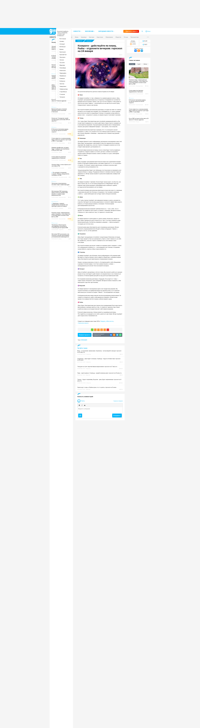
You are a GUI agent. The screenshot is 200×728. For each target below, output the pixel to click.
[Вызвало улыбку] (95, 330)
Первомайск (63, 73)
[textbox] (100, 410)
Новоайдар (63, 67)
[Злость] (108, 330)
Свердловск (63, 86)
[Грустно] (105, 330)
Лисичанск (62, 57)
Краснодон (63, 52)
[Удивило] (101, 330)
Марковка (62, 65)
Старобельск (63, 91)
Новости (53, 37)
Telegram (102, 321)
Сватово (62, 83)
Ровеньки (62, 78)
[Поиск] (142, 31)
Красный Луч (63, 54)
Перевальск (63, 75)
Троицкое (62, 97)
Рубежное (62, 81)
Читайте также (82, 348)
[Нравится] (92, 330)
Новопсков (63, 70)
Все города (63, 38)
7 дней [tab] (138, 64)
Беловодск (63, 46)
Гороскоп (89, 40)
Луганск (62, 60)
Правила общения (118, 401)
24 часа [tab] (132, 64)
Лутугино (62, 62)
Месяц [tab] (145, 64)
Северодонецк (64, 89)
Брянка (61, 49)
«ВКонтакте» (110, 321)
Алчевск (62, 41)
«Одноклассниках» (83, 323)
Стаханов (62, 94)
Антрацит (62, 44)
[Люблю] (98, 330)
